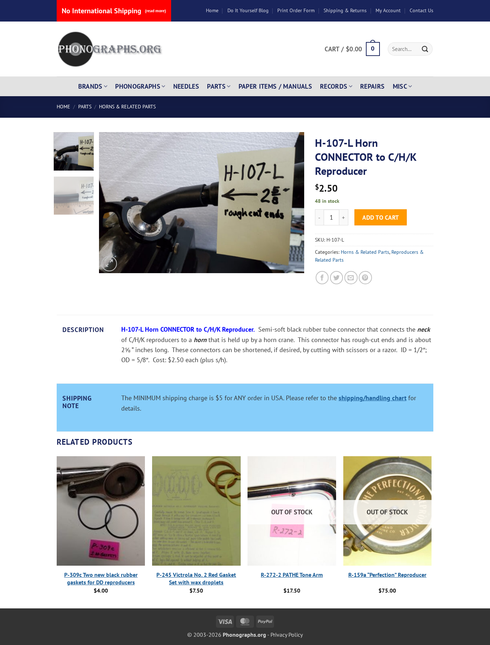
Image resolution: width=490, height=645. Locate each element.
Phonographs (137, 86)
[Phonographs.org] (110, 49)
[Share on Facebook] (322, 277)
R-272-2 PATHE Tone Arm (292, 574)
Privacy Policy (286, 634)
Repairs (372, 86)
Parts (216, 86)
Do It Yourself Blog (248, 10)
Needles (186, 86)
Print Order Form (296, 10)
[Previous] (112, 202)
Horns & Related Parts (127, 106)
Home (212, 10)
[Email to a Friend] (351, 277)
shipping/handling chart (372, 398)
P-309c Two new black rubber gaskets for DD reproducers (101, 578)
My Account (388, 10)
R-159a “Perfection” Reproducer (387, 574)
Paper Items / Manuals (275, 86)
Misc (400, 86)
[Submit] (425, 49)
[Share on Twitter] (336, 277)
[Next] (291, 202)
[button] (352, 49)
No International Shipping (114, 10)
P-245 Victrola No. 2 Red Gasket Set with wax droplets (196, 578)
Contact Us (421, 10)
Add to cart (380, 217)
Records (334, 86)
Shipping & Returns (345, 10)
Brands (90, 86)
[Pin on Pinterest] (365, 277)
